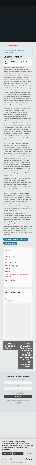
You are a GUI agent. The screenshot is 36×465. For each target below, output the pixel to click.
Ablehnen (7, 453)
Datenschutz (22, 404)
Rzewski (7, 268)
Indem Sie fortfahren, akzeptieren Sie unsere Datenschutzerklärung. (19, 392)
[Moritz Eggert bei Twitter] (10, 406)
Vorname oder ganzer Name (18, 379)
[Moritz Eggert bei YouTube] (14, 406)
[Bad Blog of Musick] (20, 406)
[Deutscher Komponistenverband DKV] (23, 406)
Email (18, 385)
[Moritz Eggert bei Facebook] (7, 406)
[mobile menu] (33, 3)
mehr (29, 453)
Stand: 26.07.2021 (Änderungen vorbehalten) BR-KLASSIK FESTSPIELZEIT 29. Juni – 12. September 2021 (26, 355)
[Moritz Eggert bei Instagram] (17, 406)
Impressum (13, 404)
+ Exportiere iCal (10, 243)
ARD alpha (8, 284)
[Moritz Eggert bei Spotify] (27, 406)
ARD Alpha (8, 296)
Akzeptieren (18, 453)
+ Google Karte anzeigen (12, 301)
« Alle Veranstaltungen (11, 46)
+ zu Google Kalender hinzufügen (16, 239)
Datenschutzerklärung (21, 462)
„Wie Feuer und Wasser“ (10, 345)
